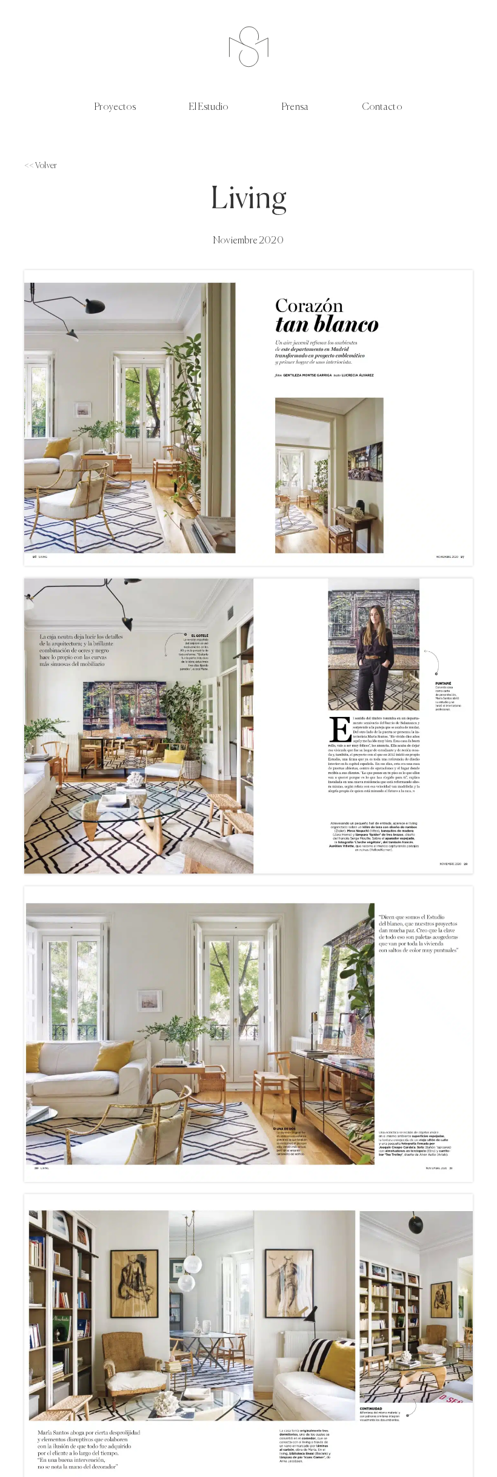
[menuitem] (142, 108)
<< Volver (40, 165)
